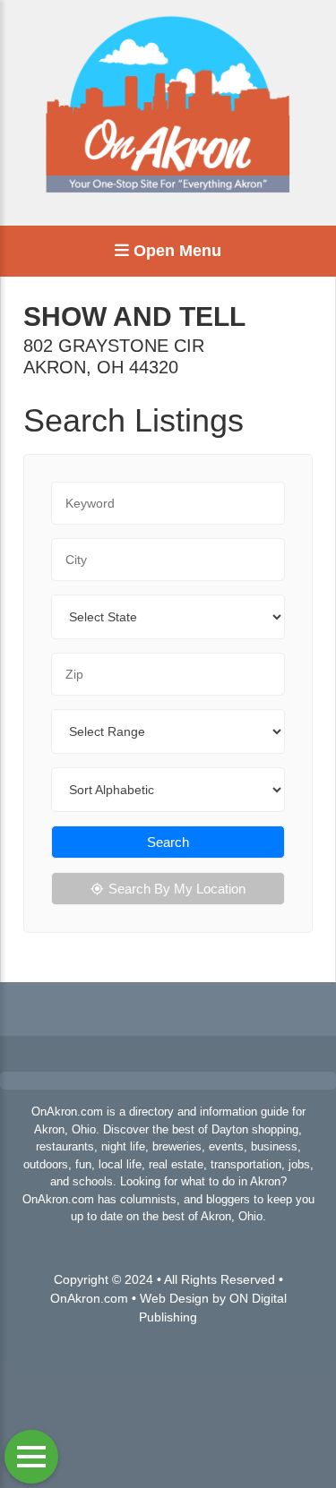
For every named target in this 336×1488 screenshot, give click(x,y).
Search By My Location (177, 888)
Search (168, 842)
